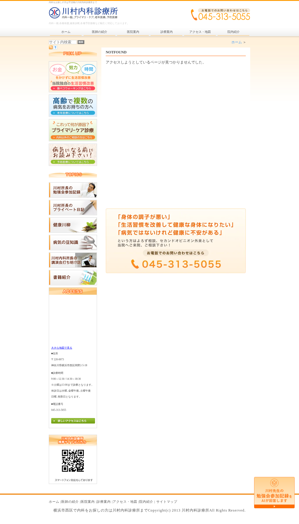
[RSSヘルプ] (55, 48)
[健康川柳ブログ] (73, 231)
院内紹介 (146, 501)
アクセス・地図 (125, 501)
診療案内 (104, 501)
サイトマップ (166, 501)
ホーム (236, 42)
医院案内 (88, 501)
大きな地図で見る (61, 347)
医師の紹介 (70, 501)
